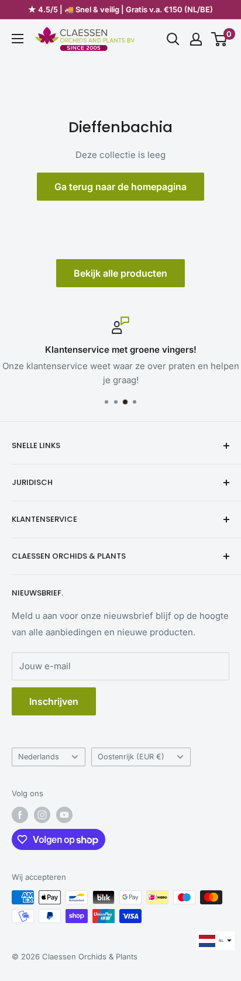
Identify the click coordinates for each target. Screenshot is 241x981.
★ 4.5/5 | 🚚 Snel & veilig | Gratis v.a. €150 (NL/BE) (120, 9)
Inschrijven (53, 701)
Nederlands (38, 756)
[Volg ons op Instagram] (42, 815)
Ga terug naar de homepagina (120, 186)
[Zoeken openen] (173, 39)
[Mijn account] (196, 39)
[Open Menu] (17, 38)
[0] (219, 39)
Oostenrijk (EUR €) (131, 756)
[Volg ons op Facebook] (20, 815)
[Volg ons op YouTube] (64, 815)
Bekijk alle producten (120, 273)
